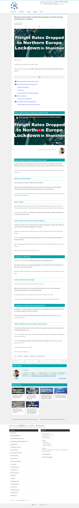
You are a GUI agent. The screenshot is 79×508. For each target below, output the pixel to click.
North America (32, 356)
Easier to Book (21, 90)
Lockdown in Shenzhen (21, 95)
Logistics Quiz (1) (14, 469)
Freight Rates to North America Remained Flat (26, 101)
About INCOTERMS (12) (16, 435)
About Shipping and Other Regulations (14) (19, 441)
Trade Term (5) (14, 487)
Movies (41, 11)
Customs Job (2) (14, 449)
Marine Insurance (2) (15, 472)
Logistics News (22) (15, 467)
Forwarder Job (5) (14, 455)
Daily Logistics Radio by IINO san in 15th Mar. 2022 (27, 81)
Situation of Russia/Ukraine (23, 87)
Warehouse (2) (14, 495)
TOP (22, 425)
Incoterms (29, 11)
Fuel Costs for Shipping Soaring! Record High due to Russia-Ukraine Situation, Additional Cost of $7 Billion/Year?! (53, 419)
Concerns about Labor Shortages (25, 98)
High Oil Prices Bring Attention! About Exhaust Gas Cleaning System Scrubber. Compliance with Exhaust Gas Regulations (46, 397)
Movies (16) (13, 475)
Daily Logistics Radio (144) (16, 452)
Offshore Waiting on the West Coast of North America (29, 104)
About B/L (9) (13, 432)
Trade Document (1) (15, 484)
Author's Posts (62, 378)
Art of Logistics (49, 457)
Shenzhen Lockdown (40, 356)
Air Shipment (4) (14, 444)
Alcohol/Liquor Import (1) (16, 447)
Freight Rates (26, 356)
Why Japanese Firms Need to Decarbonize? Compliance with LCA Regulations (18, 396)
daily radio (20, 356)
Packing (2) (13, 478)
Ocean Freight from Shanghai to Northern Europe (27, 84)
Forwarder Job (13, 11)
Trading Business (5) (15, 489)
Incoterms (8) (13, 464)
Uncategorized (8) (14, 492)
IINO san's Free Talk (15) (16, 461)
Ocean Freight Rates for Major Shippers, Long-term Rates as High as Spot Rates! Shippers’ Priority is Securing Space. (26, 419)
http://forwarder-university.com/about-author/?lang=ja (43, 375)
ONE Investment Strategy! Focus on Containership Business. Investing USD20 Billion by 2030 (32, 397)
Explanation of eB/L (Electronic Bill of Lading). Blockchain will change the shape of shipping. (60, 396)
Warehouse (35, 11)
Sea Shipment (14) (14, 481)
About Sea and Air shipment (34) (17, 438)
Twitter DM (48, 454)
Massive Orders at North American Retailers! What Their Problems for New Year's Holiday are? (18, 411)
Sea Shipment (21, 11)
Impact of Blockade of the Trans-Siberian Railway (28, 92)
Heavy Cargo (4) (14, 458)
